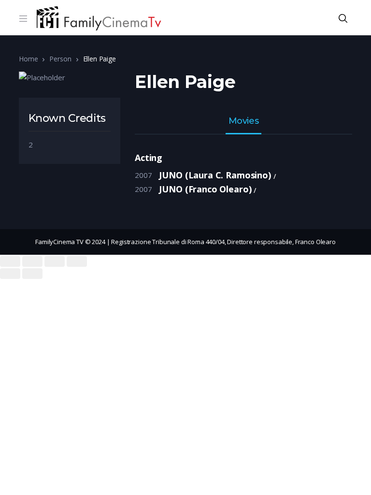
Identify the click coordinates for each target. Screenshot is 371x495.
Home (28, 58)
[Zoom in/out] (77, 261)
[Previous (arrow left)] (10, 273)
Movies (243, 121)
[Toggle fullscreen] (54, 261)
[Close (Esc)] (10, 261)
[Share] (32, 261)
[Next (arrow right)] (32, 273)
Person (60, 58)
